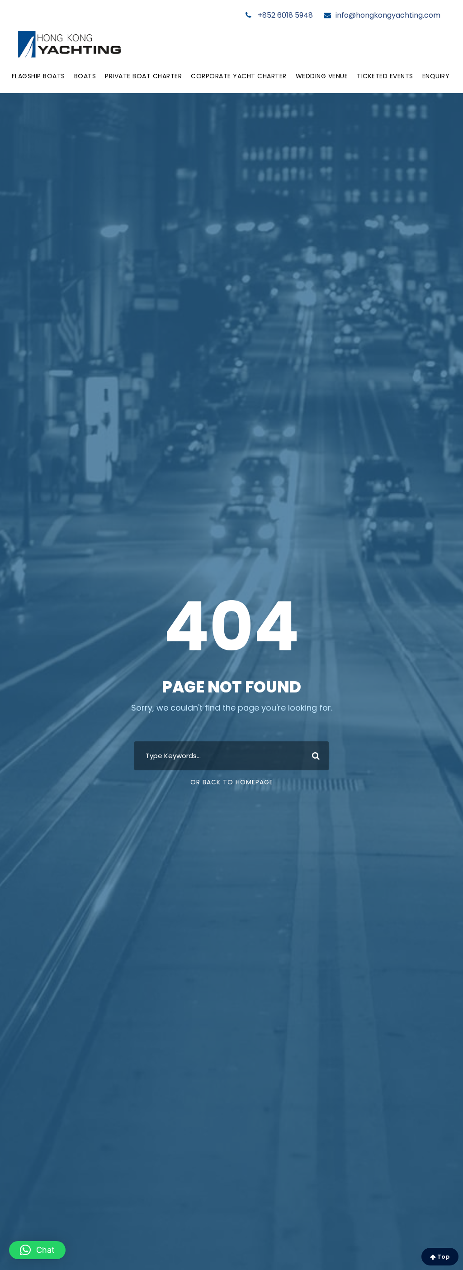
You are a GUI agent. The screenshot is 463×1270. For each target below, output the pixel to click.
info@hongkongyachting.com (387, 15)
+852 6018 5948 (284, 15)
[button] (37, 1250)
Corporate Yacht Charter (239, 76)
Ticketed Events (385, 76)
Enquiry (436, 76)
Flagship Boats (38, 76)
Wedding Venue (322, 76)
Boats (85, 76)
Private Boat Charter (143, 76)
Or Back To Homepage (231, 782)
